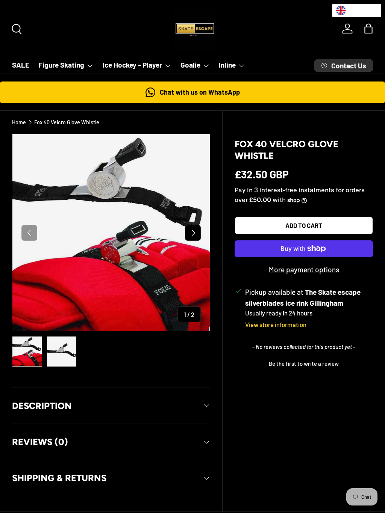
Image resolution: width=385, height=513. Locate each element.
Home (19, 122)
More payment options (304, 269)
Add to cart (303, 225)
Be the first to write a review (304, 363)
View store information (275, 324)
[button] (368, 28)
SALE (20, 64)
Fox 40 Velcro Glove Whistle (66, 122)
